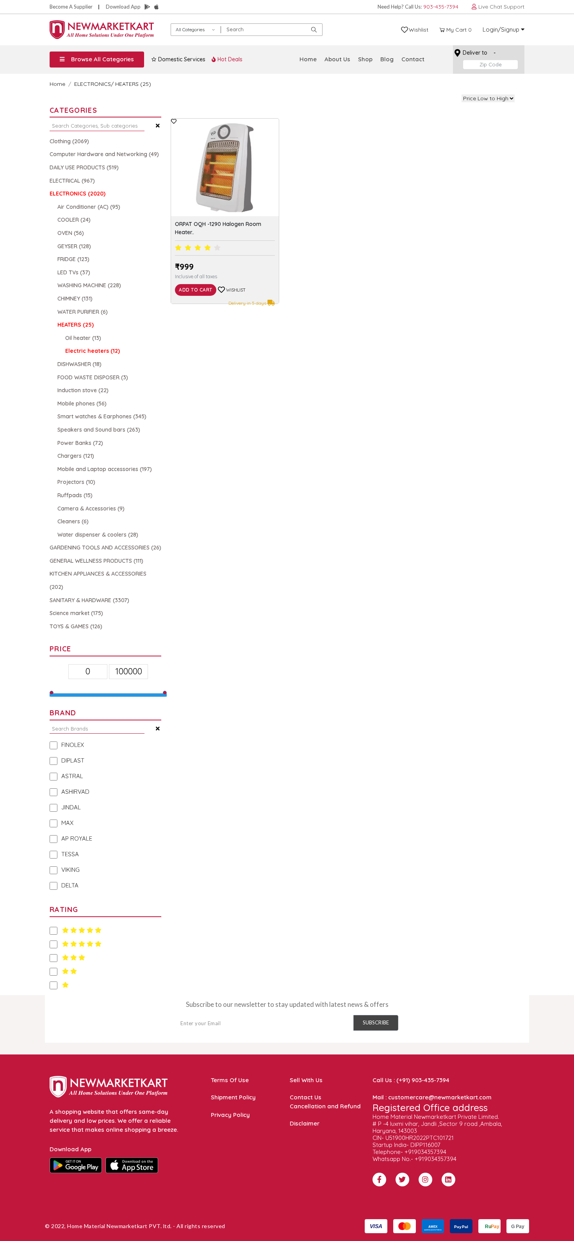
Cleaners (73, 521)
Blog (387, 59)
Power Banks (80, 442)
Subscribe (376, 1022)
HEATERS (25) (133, 83)
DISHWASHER (79, 364)
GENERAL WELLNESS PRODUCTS (96, 560)
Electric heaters (92, 350)
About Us (337, 59)
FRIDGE (73, 259)
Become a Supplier (71, 7)
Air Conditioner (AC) (88, 206)
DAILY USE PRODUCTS (84, 167)
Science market (76, 613)
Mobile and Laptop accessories (104, 469)
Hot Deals (229, 59)
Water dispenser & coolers (97, 534)
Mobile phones (82, 403)
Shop (365, 59)
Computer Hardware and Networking (104, 154)
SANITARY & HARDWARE (89, 600)
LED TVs (73, 272)
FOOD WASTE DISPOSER (92, 377)
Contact (412, 59)
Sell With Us (306, 1080)
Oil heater (83, 337)
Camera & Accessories (91, 508)
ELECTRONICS (92, 83)
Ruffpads (75, 495)
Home (308, 59)
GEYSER (74, 246)
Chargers (75, 455)
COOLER (74, 219)
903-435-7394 (440, 6)
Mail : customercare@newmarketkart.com (432, 1097)
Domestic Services (181, 59)
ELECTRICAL (72, 180)
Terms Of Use (230, 1080)
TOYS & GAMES (76, 626)
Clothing (69, 141)
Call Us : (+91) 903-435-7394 (411, 1080)
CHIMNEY (75, 298)
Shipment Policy (233, 1097)
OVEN (70, 232)
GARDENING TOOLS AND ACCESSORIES (105, 547)
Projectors (76, 481)
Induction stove (83, 390)
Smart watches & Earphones (101, 416)
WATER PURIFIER (82, 311)
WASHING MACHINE (89, 285)
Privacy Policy (230, 1114)
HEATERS (75, 324)
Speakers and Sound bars (98, 429)
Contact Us (305, 1097)
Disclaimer (304, 1123)
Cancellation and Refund (325, 1106)
